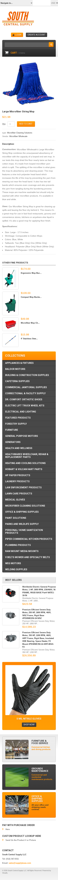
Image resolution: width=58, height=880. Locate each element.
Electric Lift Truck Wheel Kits (24, 405)
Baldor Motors (15, 369)
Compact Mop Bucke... (31, 297)
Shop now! (29, 724)
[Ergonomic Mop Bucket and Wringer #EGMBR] (10, 278)
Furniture (11, 429)
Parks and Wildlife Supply (22, 524)
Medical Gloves (15, 499)
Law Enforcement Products (23, 487)
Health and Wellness (18, 448)
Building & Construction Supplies (27, 375)
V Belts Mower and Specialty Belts (27, 557)
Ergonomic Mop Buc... (31, 273)
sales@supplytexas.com (20, 863)
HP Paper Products (17, 475)
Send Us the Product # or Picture (21, 840)
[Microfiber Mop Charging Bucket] (10, 324)
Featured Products (18, 417)
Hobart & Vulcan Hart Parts (23, 469)
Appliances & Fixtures (19, 363)
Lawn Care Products (18, 493)
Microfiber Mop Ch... (30, 323)
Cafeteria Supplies (17, 381)
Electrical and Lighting (20, 411)
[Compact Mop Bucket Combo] (10, 303)
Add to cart (26, 124)
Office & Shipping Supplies (22, 511)
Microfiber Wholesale (18, 136)
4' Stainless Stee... (29, 339)
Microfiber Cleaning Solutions (19, 133)
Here (8, 829)
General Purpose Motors (21, 436)
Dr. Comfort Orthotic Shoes (23, 399)
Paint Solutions (15, 518)
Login (18, 35)
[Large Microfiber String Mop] (29, 62)
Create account (36, 35)
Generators (13, 442)
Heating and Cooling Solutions (25, 463)
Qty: (4, 124)
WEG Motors (13, 563)
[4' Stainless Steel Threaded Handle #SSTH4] (10, 340)
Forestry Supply (16, 423)
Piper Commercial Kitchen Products (28, 539)
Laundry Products (17, 481)
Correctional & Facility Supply (25, 393)
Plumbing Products (18, 545)
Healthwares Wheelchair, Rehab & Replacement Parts (26, 455)
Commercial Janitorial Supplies (26, 387)
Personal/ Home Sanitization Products (24, 531)
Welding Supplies (16, 569)
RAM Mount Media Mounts (22, 551)
